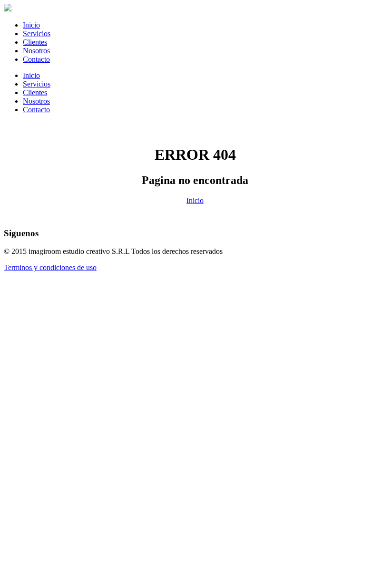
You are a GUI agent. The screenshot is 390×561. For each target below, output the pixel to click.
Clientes (35, 42)
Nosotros (36, 51)
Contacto (36, 59)
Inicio (31, 25)
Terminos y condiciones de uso (50, 267)
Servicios (36, 33)
